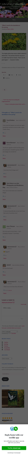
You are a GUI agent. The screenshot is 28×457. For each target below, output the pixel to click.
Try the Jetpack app (14, 448)
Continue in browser (14, 453)
